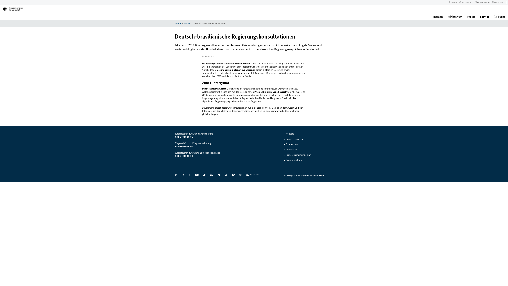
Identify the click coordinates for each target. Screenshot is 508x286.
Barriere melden (294, 160)
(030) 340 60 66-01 (184, 136)
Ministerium (187, 23)
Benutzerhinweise (294, 139)
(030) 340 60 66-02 (184, 146)
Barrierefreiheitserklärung (298, 155)
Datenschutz (292, 144)
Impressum (291, 149)
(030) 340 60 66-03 (184, 156)
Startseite (178, 23)
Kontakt (290, 133)
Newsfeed (254, 175)
